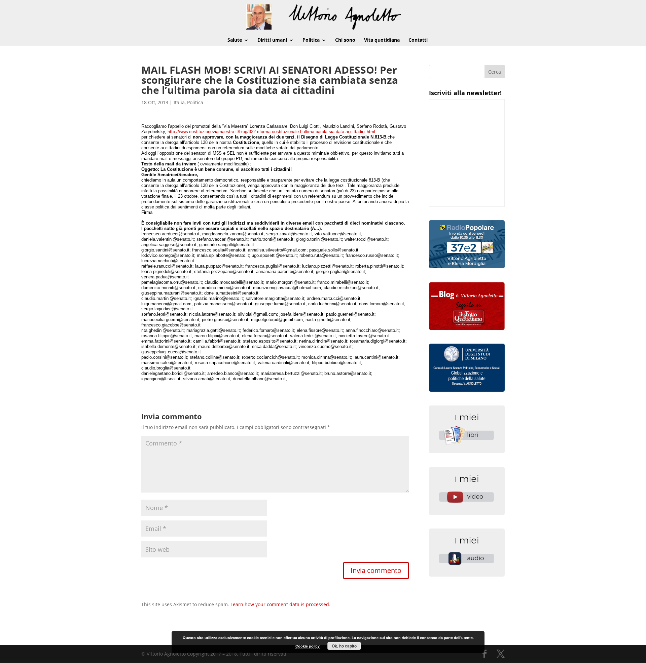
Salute (234, 40)
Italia (179, 102)
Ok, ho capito (344, 646)
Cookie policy (307, 646)
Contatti (418, 40)
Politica (311, 40)
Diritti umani (272, 40)
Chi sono (345, 40)
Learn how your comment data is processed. (280, 604)
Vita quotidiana (382, 40)
